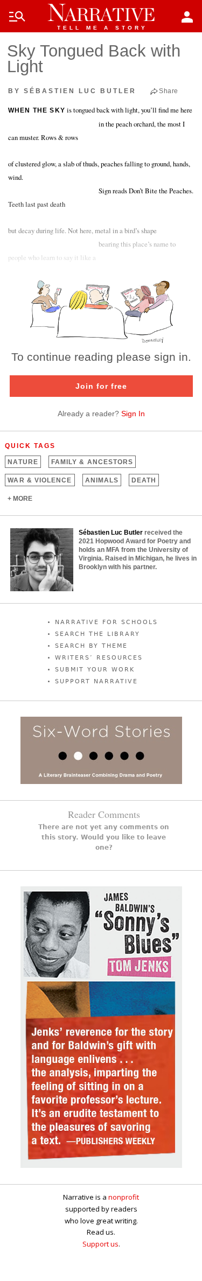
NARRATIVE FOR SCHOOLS (106, 622)
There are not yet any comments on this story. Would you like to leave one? (103, 837)
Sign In (133, 413)
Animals (102, 480)
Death (143, 480)
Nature (23, 462)
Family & (92, 462)
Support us (100, 1244)
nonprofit (123, 1197)
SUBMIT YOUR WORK (95, 669)
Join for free (101, 386)
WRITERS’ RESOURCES (99, 657)
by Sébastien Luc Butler (72, 91)
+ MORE (20, 498)
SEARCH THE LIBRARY (97, 634)
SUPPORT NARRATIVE (96, 681)
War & (40, 480)
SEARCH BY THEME (91, 645)
